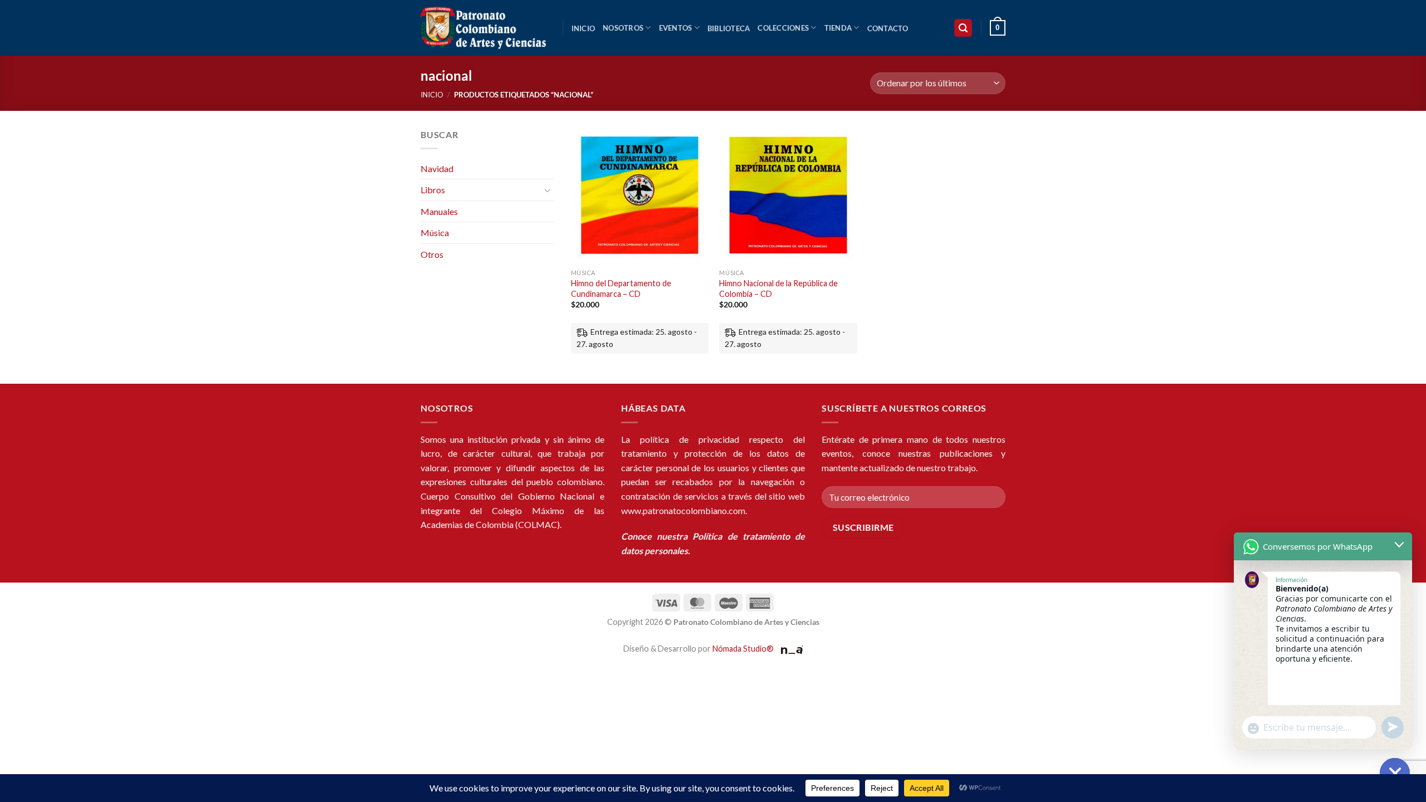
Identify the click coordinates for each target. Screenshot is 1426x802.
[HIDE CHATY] (1395, 773)
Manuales (439, 211)
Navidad (437, 168)
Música (435, 232)
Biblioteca (728, 28)
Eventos (675, 27)
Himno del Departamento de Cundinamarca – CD (621, 288)
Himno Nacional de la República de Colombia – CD (778, 288)
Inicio (583, 28)
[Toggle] (547, 190)
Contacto (888, 28)
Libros (433, 189)
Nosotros (623, 27)
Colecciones (783, 27)
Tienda (838, 27)
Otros (432, 254)
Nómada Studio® (743, 648)
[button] (963, 28)
